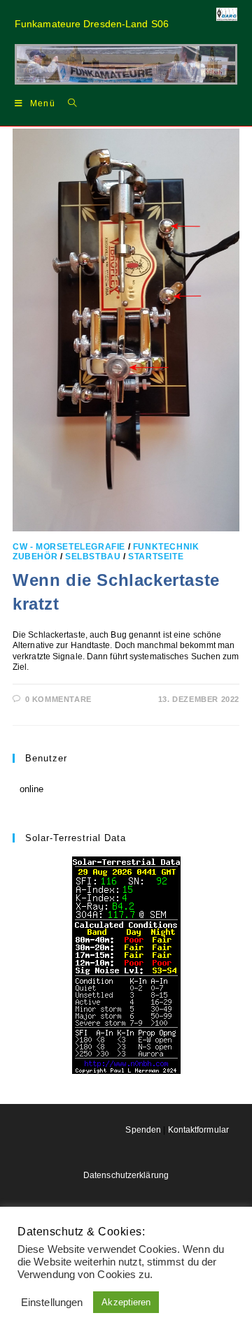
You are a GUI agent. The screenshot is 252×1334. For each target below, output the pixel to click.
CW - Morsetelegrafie (69, 547)
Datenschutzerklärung (126, 1175)
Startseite (155, 556)
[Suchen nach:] (67, 103)
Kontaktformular (199, 1130)
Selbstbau (92, 556)
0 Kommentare (58, 699)
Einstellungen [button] (52, 1302)
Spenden (143, 1130)
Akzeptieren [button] (126, 1302)
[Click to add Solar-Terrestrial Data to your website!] (126, 964)
